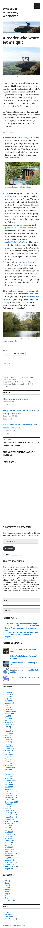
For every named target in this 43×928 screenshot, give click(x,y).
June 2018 (8, 828)
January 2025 (10, 707)
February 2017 (10, 851)
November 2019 (11, 798)
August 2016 (9, 856)
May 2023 (9, 735)
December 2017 (11, 836)
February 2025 (10, 705)
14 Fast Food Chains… (18, 656)
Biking (7, 881)
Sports (7, 896)
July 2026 (8, 692)
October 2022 (10, 748)
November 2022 (11, 746)
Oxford (15, 384)
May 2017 (8, 845)
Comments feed (11, 917)
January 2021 (10, 774)
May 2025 (8, 699)
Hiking (7, 887)
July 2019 (8, 804)
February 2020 (11, 791)
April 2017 (9, 847)
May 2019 (8, 808)
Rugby (7, 894)
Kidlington (10, 196)
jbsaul (30, 378)
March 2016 (9, 860)
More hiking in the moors (15, 399)
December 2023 (11, 729)
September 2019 (11, 802)
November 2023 (11, 731)
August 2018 (9, 823)
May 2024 (9, 720)
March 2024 (9, 725)
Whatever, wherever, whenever (10, 12)
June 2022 (9, 755)
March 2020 (9, 789)
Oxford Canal (23, 384)
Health (7, 885)
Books (7, 883)
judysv (12, 650)
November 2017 (11, 839)
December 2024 (11, 710)
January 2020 (10, 793)
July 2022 (8, 753)
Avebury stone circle (15, 225)
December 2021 (11, 763)
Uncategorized (11, 900)
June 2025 (9, 697)
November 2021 (11, 765)
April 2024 (9, 722)
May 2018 (8, 830)
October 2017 (10, 841)
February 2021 (10, 772)
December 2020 (11, 776)
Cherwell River (15, 382)
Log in (7, 912)
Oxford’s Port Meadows (16, 242)
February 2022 (10, 759)
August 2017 (9, 843)
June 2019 (8, 806)
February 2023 (10, 742)
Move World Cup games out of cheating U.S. (22, 624)
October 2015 (10, 864)
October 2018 (10, 819)
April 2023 (9, 737)
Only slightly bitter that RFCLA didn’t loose (22, 632)
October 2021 (10, 768)
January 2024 (10, 727)
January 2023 (10, 744)
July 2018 (8, 826)
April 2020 (9, 787)
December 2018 (11, 815)
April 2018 (9, 832)
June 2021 (8, 770)
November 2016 (11, 854)
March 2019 (9, 811)
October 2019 (10, 800)
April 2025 (9, 701)
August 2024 (10, 714)
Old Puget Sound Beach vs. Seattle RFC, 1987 (22, 626)
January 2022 (10, 761)
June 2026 (9, 694)
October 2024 (10, 712)
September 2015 (11, 867)
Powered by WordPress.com (14, 925)
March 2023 (9, 740)
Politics (8, 889)
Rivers (7, 892)
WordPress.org (11, 919)
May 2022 (9, 757)
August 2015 (9, 869)
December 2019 (11, 796)
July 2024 (8, 716)
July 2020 (8, 783)
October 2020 (10, 780)
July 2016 (8, 858)
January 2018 (10, 834)
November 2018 (11, 817)
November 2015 (11, 862)
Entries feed (10, 915)
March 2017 (9, 849)
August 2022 (10, 750)
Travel (13, 380)
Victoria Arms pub (20, 262)
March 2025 (9, 703)
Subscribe (9, 549)
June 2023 (9, 733)
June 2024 (9, 718)
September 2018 (11, 821)
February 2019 (10, 813)
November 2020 (11, 778)
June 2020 (9, 785)
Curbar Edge (24, 137)
